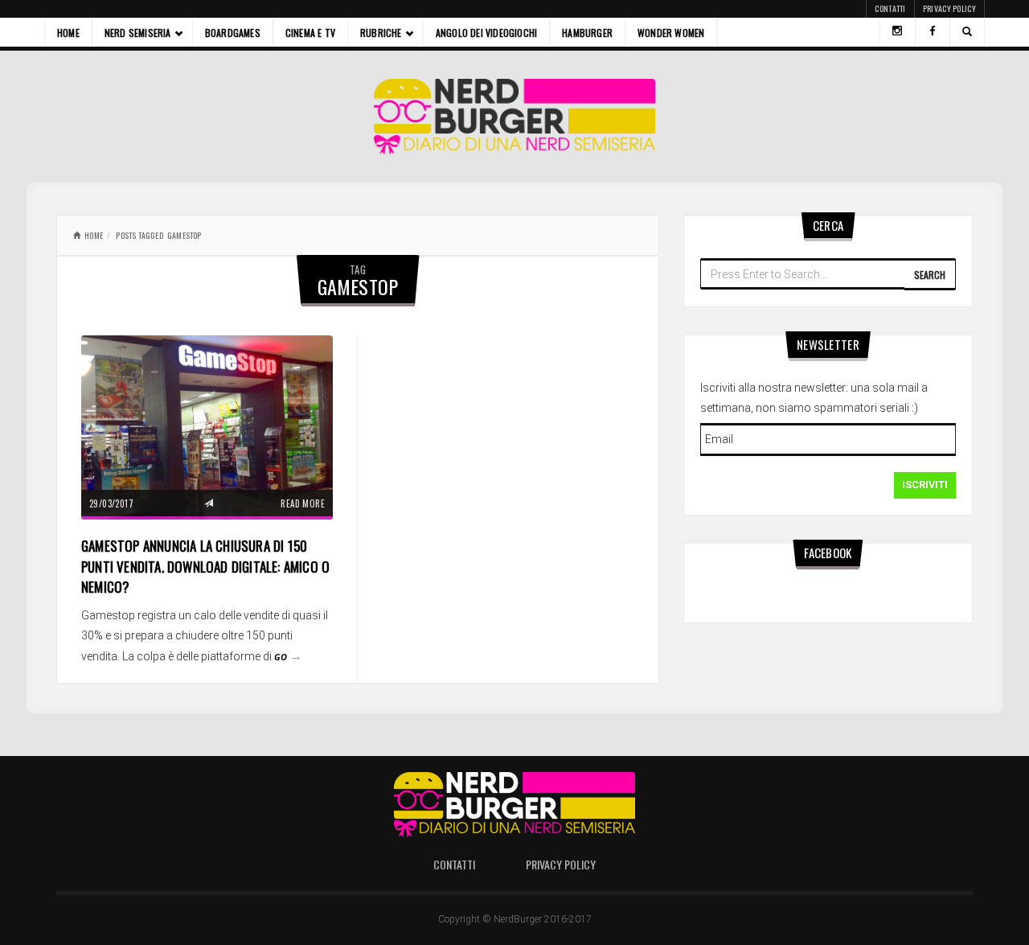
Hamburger (587, 32)
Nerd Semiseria (138, 32)
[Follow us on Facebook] (932, 32)
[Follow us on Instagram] (897, 32)
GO (288, 657)
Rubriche (381, 32)
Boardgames (232, 32)
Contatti (890, 8)
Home (68, 32)
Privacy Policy (949, 8)
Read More (303, 503)
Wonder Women (670, 32)
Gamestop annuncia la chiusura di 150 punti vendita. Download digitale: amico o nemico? (205, 566)
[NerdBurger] (515, 116)
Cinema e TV (310, 32)
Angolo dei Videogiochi (486, 32)
